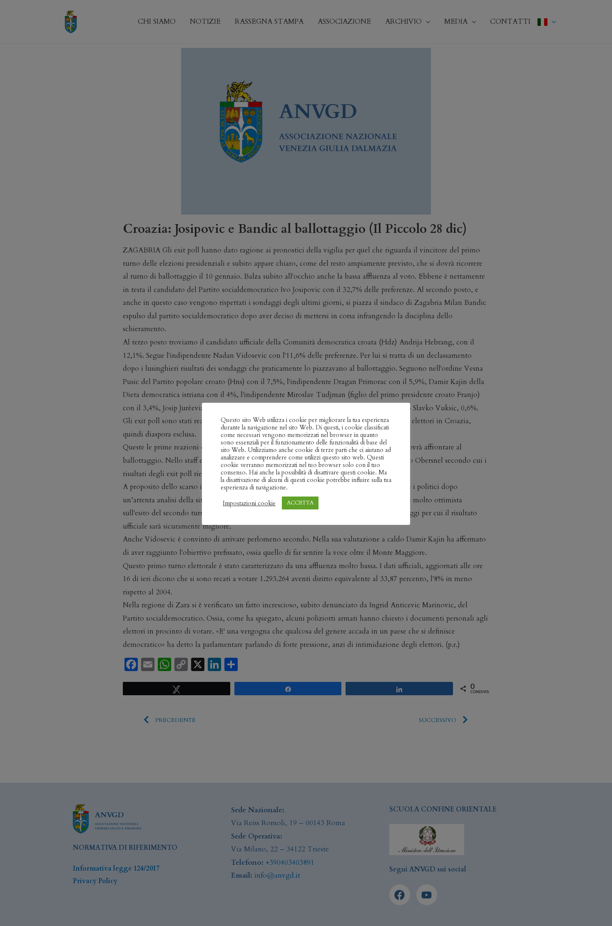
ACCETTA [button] (300, 503)
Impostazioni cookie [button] (249, 503)
